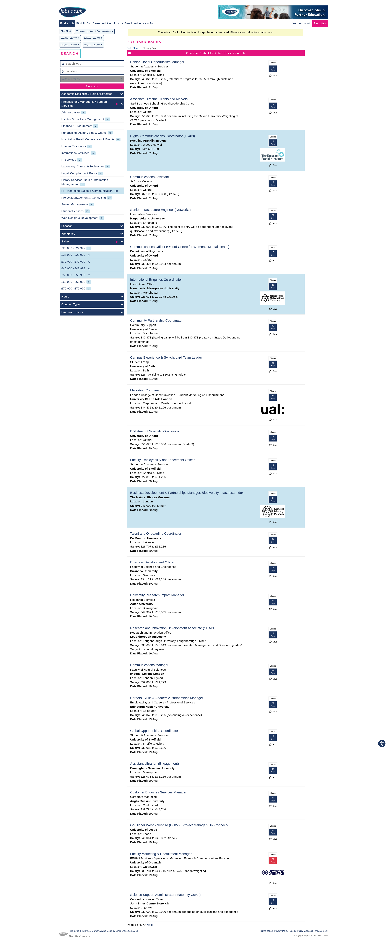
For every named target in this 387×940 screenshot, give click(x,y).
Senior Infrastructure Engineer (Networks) (160, 210)
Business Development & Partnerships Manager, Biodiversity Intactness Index (187, 493)
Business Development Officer (152, 562)
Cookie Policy (296, 931)
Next (150, 924)
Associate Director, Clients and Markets (159, 99)
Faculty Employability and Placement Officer (162, 460)
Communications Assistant (149, 177)
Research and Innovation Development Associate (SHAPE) (173, 628)
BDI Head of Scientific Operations (154, 431)
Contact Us (84, 936)
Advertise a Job (144, 23)
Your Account (301, 23)
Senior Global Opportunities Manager (157, 62)
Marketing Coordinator (146, 390)
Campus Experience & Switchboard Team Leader (166, 357)
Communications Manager (149, 665)
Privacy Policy (281, 931)
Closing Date (150, 48)
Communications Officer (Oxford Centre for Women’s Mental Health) (179, 247)
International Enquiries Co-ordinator (156, 279)
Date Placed (133, 48)
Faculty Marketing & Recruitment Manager (161, 854)
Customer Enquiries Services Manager (158, 792)
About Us (73, 936)
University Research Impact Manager (157, 595)
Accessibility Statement (315, 931)
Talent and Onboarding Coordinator (155, 533)
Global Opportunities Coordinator (154, 731)
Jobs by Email (122, 23)
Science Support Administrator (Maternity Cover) (165, 895)
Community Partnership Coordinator (156, 320)
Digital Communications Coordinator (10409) (162, 136)
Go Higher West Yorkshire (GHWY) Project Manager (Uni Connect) (179, 825)
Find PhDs (83, 23)
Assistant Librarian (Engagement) (154, 763)
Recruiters (320, 23)
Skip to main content (14, 3)
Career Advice (102, 23)
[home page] (72, 13)
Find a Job (67, 23)
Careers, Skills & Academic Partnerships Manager (166, 698)
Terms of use (266, 931)
